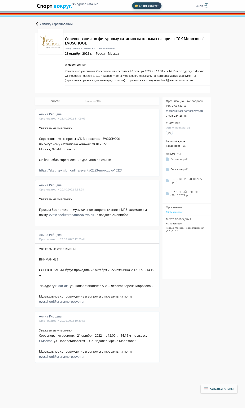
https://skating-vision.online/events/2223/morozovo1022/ (80, 170)
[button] (219, 388)
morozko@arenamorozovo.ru (184, 110)
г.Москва (62, 286)
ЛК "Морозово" (174, 212)
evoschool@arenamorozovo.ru (71, 215)
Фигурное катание (85, 4)
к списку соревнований (56, 24)
